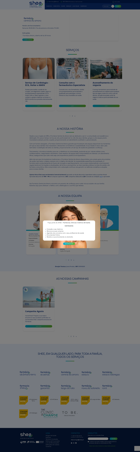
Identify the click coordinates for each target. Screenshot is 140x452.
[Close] (98, 205)
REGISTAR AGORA (69, 243)
